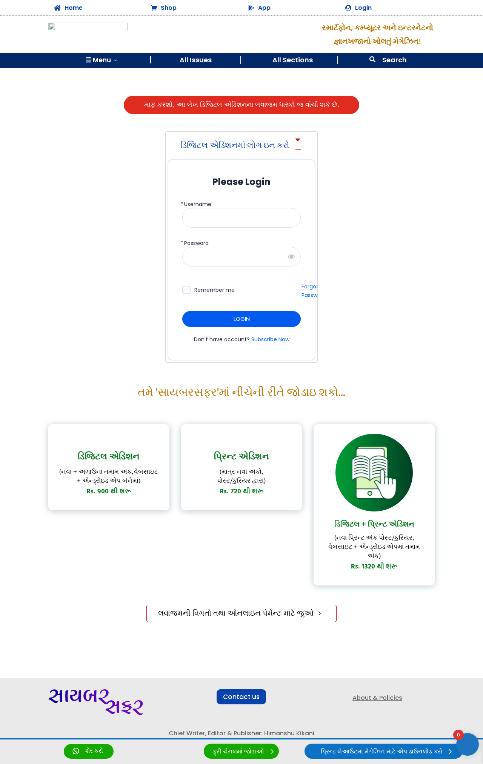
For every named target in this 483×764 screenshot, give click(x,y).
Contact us (241, 696)
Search (394, 60)
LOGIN (242, 319)
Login (363, 7)
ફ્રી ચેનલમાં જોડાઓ (238, 752)
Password (196, 243)
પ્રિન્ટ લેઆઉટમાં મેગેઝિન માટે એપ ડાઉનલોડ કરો (381, 752)
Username (197, 204)
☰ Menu (102, 60)
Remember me (214, 290)
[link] (89, 751)
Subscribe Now (270, 339)
